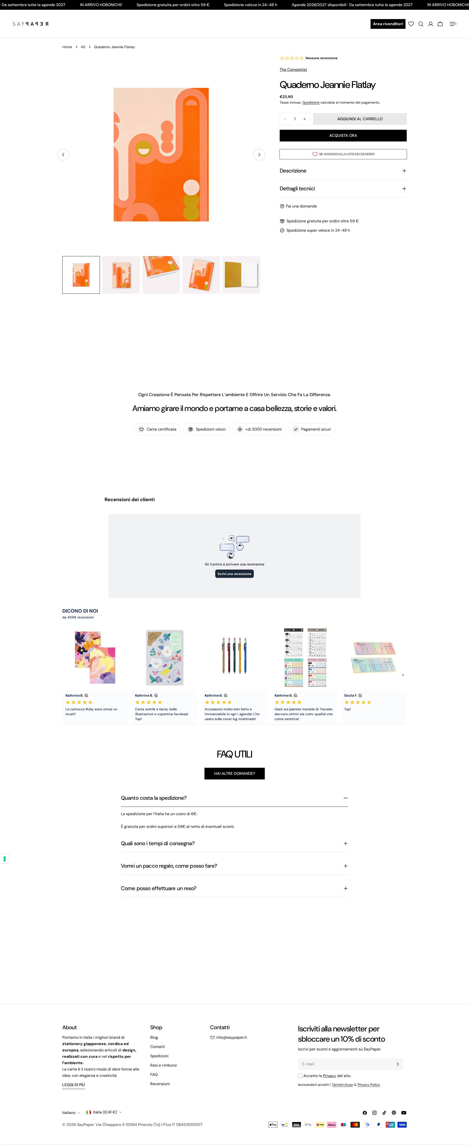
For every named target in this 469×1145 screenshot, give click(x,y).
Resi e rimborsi (163, 1065)
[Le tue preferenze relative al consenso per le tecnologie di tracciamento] (4, 859)
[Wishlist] (411, 24)
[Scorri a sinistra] (63, 155)
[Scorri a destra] (259, 155)
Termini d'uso (342, 1084)
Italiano (68, 1112)
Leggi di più (73, 1084)
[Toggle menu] (453, 24)
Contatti (157, 1046)
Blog (154, 1037)
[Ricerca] (421, 24)
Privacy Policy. (369, 1084)
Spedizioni (159, 1056)
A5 (83, 47)
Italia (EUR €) (105, 1112)
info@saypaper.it (231, 1037)
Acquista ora (343, 135)
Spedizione (311, 102)
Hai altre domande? (234, 773)
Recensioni (160, 1083)
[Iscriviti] (398, 1064)
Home (67, 47)
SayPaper (85, 1124)
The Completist (293, 69)
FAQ (154, 1074)
